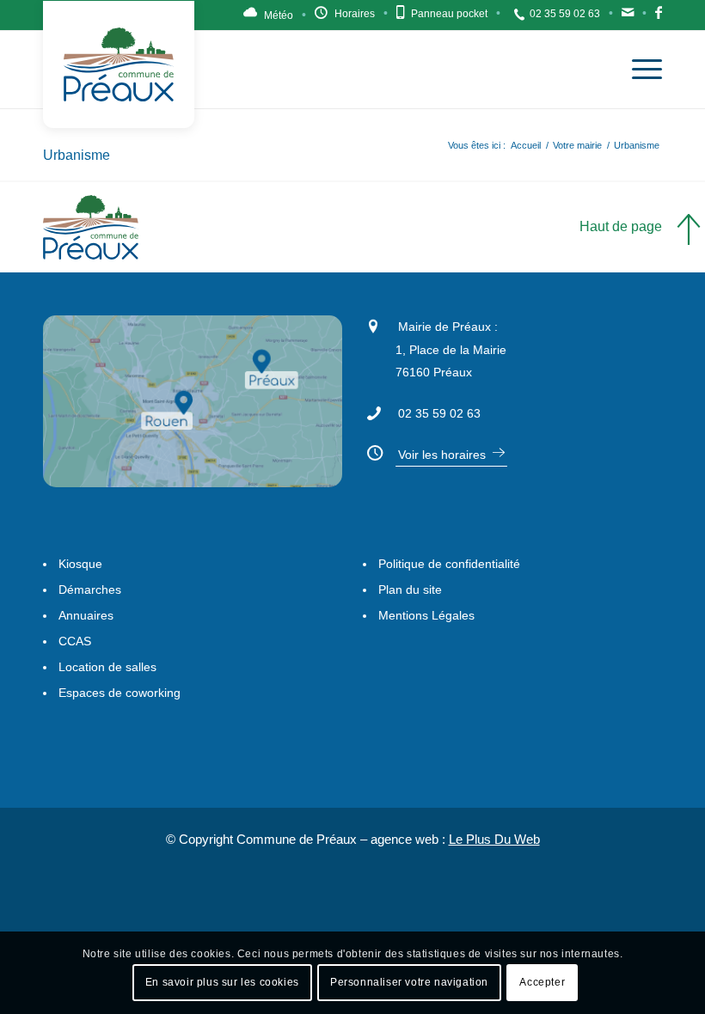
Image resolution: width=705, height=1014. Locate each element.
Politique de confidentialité (449, 564)
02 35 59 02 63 (565, 14)
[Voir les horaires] (373, 450)
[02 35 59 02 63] (373, 410)
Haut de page (620, 226)
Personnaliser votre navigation (409, 982)
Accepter (542, 982)
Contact (628, 17)
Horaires (354, 14)
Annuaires (85, 615)
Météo (278, 15)
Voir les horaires (442, 454)
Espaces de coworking (119, 692)
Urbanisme (76, 155)
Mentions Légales (426, 615)
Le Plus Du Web (494, 839)
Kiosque (80, 564)
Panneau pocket (449, 14)
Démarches (89, 589)
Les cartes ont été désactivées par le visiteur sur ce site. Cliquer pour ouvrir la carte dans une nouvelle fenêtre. (214, 427)
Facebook (658, 17)
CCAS (74, 641)
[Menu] (638, 69)
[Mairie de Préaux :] (373, 324)
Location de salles (107, 667)
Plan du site (410, 589)
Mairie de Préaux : (448, 326)
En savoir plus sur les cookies (222, 982)
